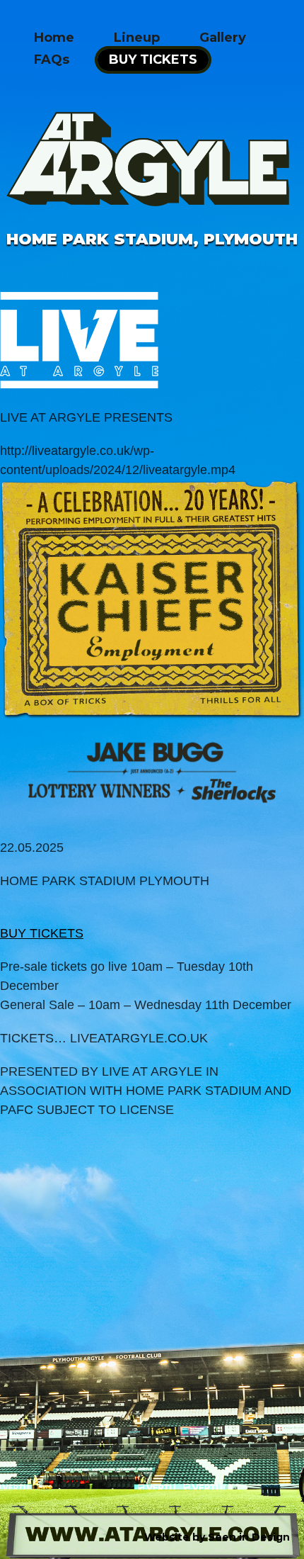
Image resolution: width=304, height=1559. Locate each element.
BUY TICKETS (153, 59)
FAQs (51, 59)
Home (54, 37)
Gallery (222, 37)
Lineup (137, 37)
